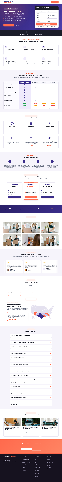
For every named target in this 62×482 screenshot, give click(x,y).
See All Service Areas (31, 298)
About (31, 1)
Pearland (36, 465)
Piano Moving (24, 465)
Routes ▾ (27, 1)
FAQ (38, 1)
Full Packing (24, 464)
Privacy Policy (49, 467)
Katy (35, 459)
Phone (48, 19)
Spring (36, 464)
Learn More (12, 146)
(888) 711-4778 (47, 1)
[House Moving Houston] (8, 2)
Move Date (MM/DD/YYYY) (51, 15)
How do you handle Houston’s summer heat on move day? (23, 368)
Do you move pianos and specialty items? (19, 375)
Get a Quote (14, 196)
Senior (23, 468)
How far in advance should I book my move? (20, 346)
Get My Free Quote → (47, 24)
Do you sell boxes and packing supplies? (19, 364)
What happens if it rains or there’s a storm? (20, 371)
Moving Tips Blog (50, 462)
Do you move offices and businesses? (18, 393)
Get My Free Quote (9, 25)
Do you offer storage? (15, 386)
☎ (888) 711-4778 (19, 25)
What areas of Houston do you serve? (18, 353)
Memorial (11, 295)
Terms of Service (50, 468)
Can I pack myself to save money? (18, 360)
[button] (33, 318)
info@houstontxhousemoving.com (10, 461)
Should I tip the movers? (16, 404)
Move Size (37, 15)
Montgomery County (38, 473)
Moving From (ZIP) (39, 11)
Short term (23, 467)
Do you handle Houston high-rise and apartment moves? (22, 342)
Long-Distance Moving (25, 459)
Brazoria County (37, 476)
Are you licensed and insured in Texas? (19, 338)
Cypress (36, 462)
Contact (41, 1)
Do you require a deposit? (16, 349)
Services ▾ (17, 1)
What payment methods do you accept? (19, 397)
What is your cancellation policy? (18, 401)
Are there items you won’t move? (18, 382)
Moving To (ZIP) (49, 11)
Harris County (37, 470)
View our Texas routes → (12, 319)
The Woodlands (37, 467)
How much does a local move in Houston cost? (20, 335)
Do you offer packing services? (17, 357)
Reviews (34, 1)
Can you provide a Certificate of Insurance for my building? (23, 379)
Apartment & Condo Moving (26, 462)
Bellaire (36, 468)
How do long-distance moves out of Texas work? (21, 390)
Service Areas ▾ (22, 1)
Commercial (24, 470)
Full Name (37, 19)
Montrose (23, 295)
